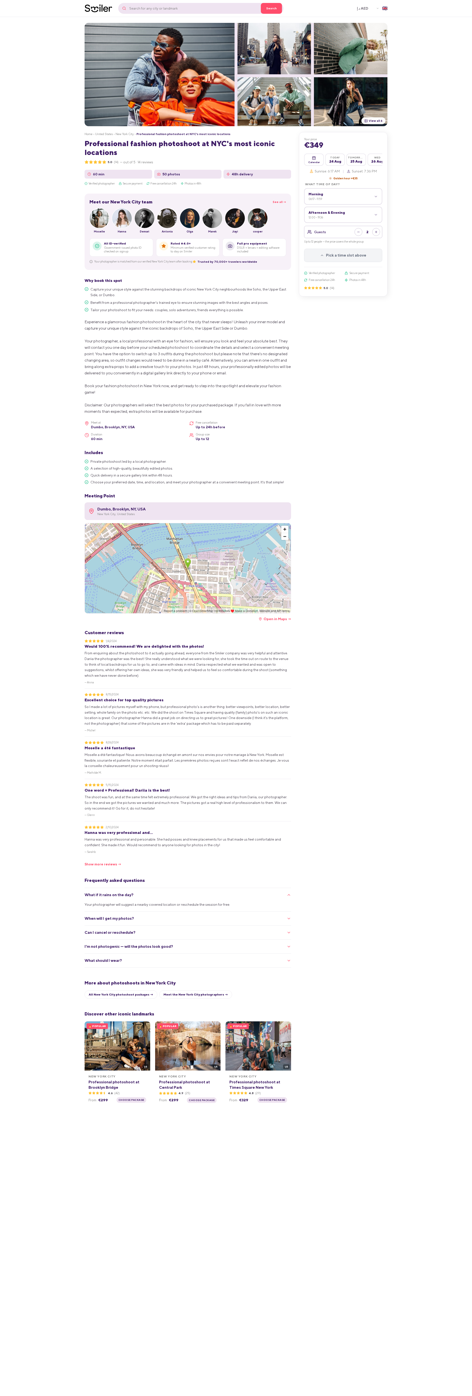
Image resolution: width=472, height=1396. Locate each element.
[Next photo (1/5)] (145, 1046)
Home (88, 134)
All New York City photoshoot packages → (121, 994)
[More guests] (376, 232)
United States (104, 134)
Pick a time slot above (346, 255)
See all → (279, 202)
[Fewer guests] (358, 232)
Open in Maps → (277, 619)
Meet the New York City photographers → (195, 994)
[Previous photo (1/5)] (90, 1046)
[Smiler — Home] (98, 8)
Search (271, 8)
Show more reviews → (103, 864)
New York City (125, 134)
